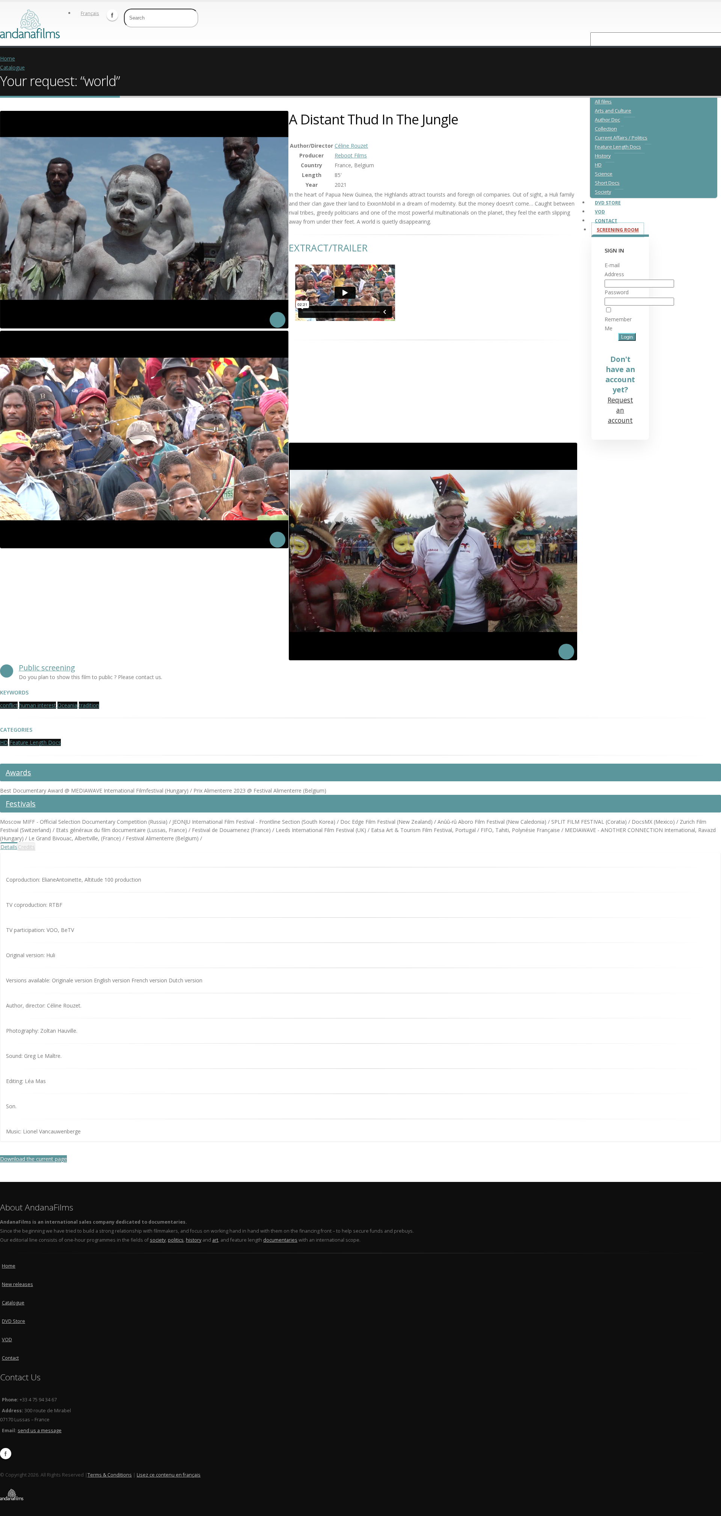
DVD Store (608, 203)
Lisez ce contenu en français (169, 1475)
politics (176, 1240)
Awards (18, 772)
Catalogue (12, 67)
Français (90, 13)
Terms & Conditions (109, 1475)
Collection (606, 129)
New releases (17, 1284)
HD (598, 165)
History (603, 156)
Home (7, 58)
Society (603, 192)
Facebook (112, 15)
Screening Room (618, 230)
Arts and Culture (613, 110)
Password (617, 292)
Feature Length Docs (618, 147)
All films (603, 101)
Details (8, 846)
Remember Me (618, 324)
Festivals (21, 804)
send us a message (40, 1430)
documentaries (280, 1240)
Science (603, 174)
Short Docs (607, 183)
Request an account (620, 410)
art (215, 1240)
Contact (606, 221)
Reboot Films (351, 155)
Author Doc (607, 119)
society (158, 1240)
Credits (26, 846)
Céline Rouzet (351, 145)
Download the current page (33, 1158)
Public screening (47, 668)
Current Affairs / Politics (621, 138)
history (193, 1240)
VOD (600, 212)
